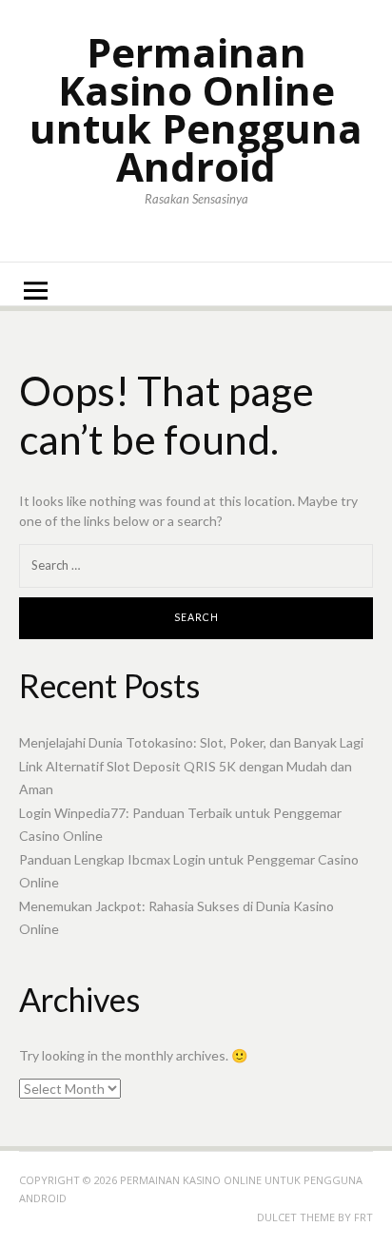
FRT (363, 1217)
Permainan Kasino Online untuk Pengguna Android (196, 109)
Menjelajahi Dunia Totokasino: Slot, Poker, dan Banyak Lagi (191, 742)
